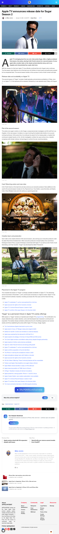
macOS (23, 6)
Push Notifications (34, 508)
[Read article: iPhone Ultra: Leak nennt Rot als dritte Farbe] (5, 477)
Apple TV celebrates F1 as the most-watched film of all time (20, 302)
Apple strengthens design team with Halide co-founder (19, 355)
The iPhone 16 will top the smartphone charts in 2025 (18, 352)
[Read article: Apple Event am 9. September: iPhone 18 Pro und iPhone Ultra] (5, 489)
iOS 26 (53, 6)
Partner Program (28, 429)
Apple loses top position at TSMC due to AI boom (17, 368)
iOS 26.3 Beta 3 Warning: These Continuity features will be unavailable (23, 360)
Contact (23, 509)
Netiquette (33, 506)
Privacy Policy (42, 508)
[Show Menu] (2, 2)
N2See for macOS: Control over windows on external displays (21, 331)
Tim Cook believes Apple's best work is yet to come (18, 326)
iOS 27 (10, 6)
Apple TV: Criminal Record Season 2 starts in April (18, 307)
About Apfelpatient (24, 506)
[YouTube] (9, 529)
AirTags (47, 6)
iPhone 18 (3, 6)
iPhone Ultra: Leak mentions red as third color (20, 475)
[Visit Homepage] (29, 2)
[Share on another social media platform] (56, 53)
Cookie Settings (42, 515)
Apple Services (9, 404)
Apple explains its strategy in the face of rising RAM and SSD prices (22, 337)
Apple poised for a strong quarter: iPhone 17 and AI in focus (20, 373)
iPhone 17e (40, 6)
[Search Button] (56, 2)
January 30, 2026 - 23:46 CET (22, 18)
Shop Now (13, 423)
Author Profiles (23, 512)
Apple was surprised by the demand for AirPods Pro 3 (19, 334)
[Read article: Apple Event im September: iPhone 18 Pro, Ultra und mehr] (5, 483)
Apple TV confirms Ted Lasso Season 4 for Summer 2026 (20, 310)
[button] (3, 530)
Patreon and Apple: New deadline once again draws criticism (21, 363)
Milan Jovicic (10, 18)
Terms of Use (43, 512)
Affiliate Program (42, 518)
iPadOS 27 (16, 6)
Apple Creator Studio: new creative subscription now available (21, 376)
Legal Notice (43, 506)
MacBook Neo (31, 6)
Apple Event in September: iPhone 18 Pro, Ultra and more (22, 481)
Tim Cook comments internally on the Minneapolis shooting (20, 384)
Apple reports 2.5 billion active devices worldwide (17, 342)
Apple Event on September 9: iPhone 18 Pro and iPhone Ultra (23, 487)
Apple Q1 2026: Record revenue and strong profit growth (19, 345)
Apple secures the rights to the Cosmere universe (17, 305)
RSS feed (33, 512)
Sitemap (52, 506)
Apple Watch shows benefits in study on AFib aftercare (19, 365)
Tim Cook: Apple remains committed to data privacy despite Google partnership (25, 339)
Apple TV (17, 404)
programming (40, 317)
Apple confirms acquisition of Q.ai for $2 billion (17, 350)
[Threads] (11, 529)
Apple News (34, 18)
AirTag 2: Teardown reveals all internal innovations (18, 371)
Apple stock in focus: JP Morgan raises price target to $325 (20, 329)
